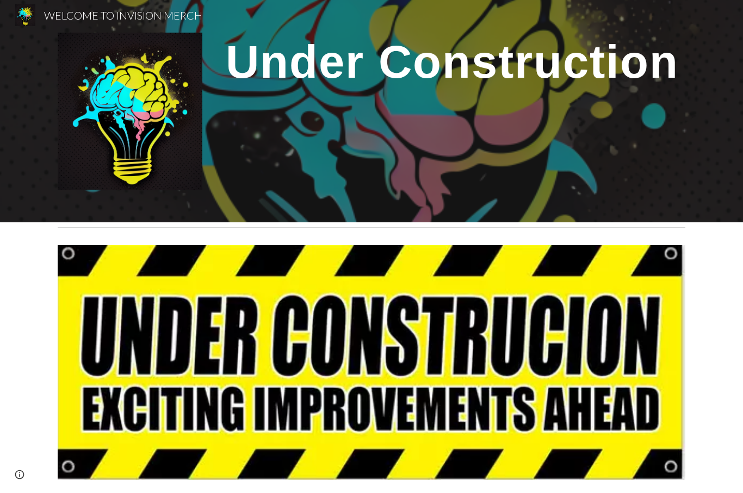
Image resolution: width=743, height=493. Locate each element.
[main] (452, 66)
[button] (19, 474)
